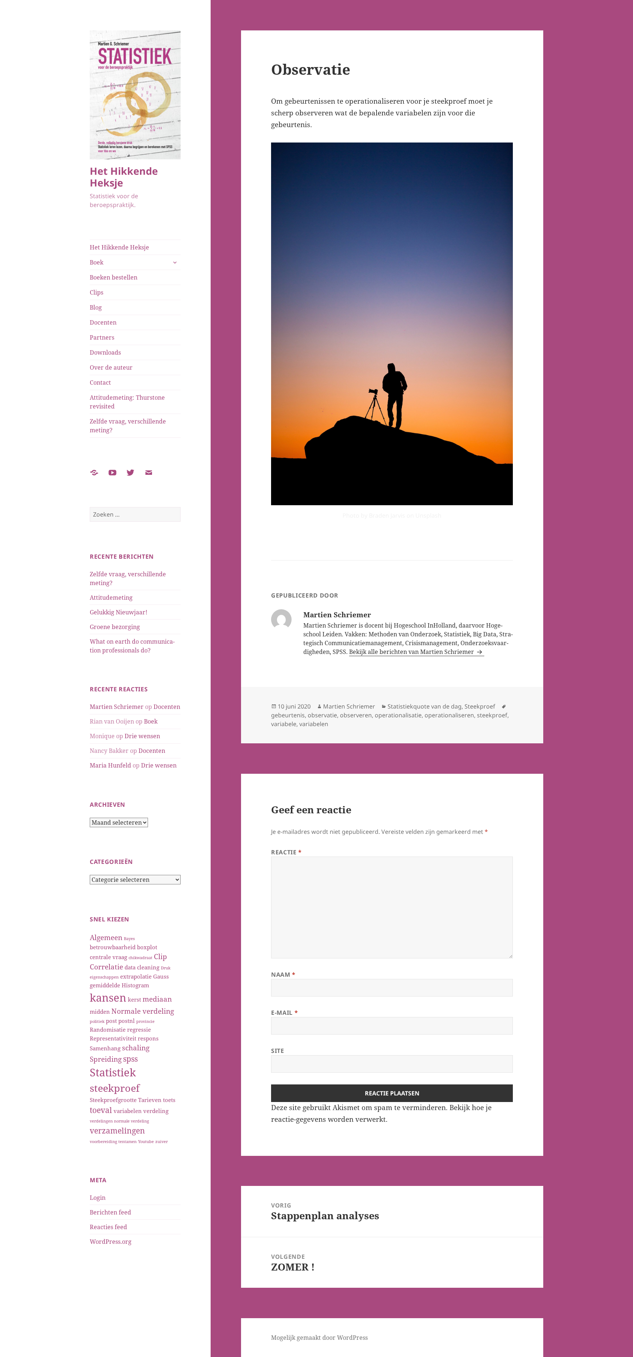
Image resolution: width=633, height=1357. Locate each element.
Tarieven (150, 1100)
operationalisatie (398, 715)
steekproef (115, 1088)
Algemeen (106, 937)
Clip (160, 956)
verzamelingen (117, 1130)
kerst (134, 999)
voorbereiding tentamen (113, 1141)
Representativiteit (113, 1038)
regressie (139, 1029)
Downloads (105, 352)
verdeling (156, 1111)
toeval (101, 1110)
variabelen (128, 1111)
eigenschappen (104, 977)
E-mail (284, 1013)
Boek (96, 262)
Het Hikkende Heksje (124, 176)
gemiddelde (105, 985)
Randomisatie (108, 1029)
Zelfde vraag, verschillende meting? (128, 425)
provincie (145, 1021)
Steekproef (479, 706)
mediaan (157, 998)
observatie (322, 715)
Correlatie (106, 966)
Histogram (135, 985)
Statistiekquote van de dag (425, 706)
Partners (102, 337)
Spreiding (106, 1059)
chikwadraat (140, 957)
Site (277, 1051)
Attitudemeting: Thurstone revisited (127, 401)
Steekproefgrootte (113, 1100)
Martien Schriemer (117, 707)
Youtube (146, 1141)
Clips (96, 292)
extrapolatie (136, 976)
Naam (283, 974)
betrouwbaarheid (113, 947)
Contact (100, 382)
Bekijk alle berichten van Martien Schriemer (412, 652)
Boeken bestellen (113, 277)
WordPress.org (111, 1242)
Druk (165, 967)
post (111, 1021)
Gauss (161, 976)
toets (169, 1100)
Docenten (103, 322)
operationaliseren (449, 715)
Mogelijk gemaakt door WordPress (319, 1338)
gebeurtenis (288, 715)
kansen (108, 997)
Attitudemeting (111, 598)
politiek (97, 1021)
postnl (126, 1021)
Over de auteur (111, 367)
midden (100, 1011)
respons (148, 1038)
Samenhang (105, 1048)
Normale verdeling (142, 1011)
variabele (283, 724)
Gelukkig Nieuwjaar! (118, 612)
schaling (135, 1047)
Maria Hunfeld (110, 765)
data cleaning (142, 967)
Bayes (129, 938)
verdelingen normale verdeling (119, 1121)
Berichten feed (110, 1212)
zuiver (161, 1141)
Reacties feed (108, 1227)
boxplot (147, 947)
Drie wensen (142, 736)
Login (98, 1198)
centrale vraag (108, 957)
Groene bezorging (115, 627)
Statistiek (113, 1072)
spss (130, 1058)
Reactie (286, 852)
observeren (356, 715)
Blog (96, 307)
